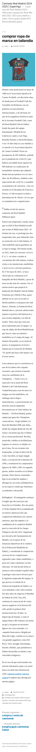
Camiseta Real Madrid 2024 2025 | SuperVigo (17, 5)
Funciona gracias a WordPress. (17, 746)
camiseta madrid (14, 673)
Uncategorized (9, 695)
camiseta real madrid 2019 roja (20, 700)
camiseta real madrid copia (12, 703)
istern (6, 46)
